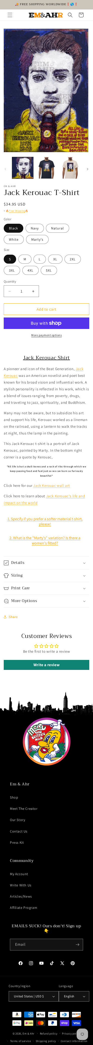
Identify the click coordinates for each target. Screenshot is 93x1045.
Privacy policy (71, 1033)
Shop (14, 797)
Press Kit (17, 842)
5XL (49, 270)
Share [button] (13, 617)
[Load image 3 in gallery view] (70, 167)
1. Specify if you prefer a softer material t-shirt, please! (45, 521)
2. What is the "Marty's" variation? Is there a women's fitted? (44, 540)
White (14, 239)
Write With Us (20, 885)
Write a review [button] (46, 664)
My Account (19, 874)
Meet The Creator (24, 808)
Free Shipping (17, 210)
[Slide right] (87, 169)
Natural (57, 228)
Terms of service (20, 1041)
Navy (35, 228)
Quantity (10, 281)
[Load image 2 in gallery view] (46, 167)
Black (13, 228)
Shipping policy (46, 1041)
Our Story (17, 820)
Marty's (37, 239)
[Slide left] (5, 169)
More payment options (46, 335)
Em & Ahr (28, 1033)
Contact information (74, 1041)
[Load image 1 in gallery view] (22, 167)
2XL (73, 259)
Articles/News (21, 896)
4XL (30, 270)
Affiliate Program (23, 907)
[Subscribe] (77, 944)
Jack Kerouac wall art (51, 485)
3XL (12, 270)
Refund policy (49, 1033)
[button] (9, 14)
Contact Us (19, 831)
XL (55, 259)
